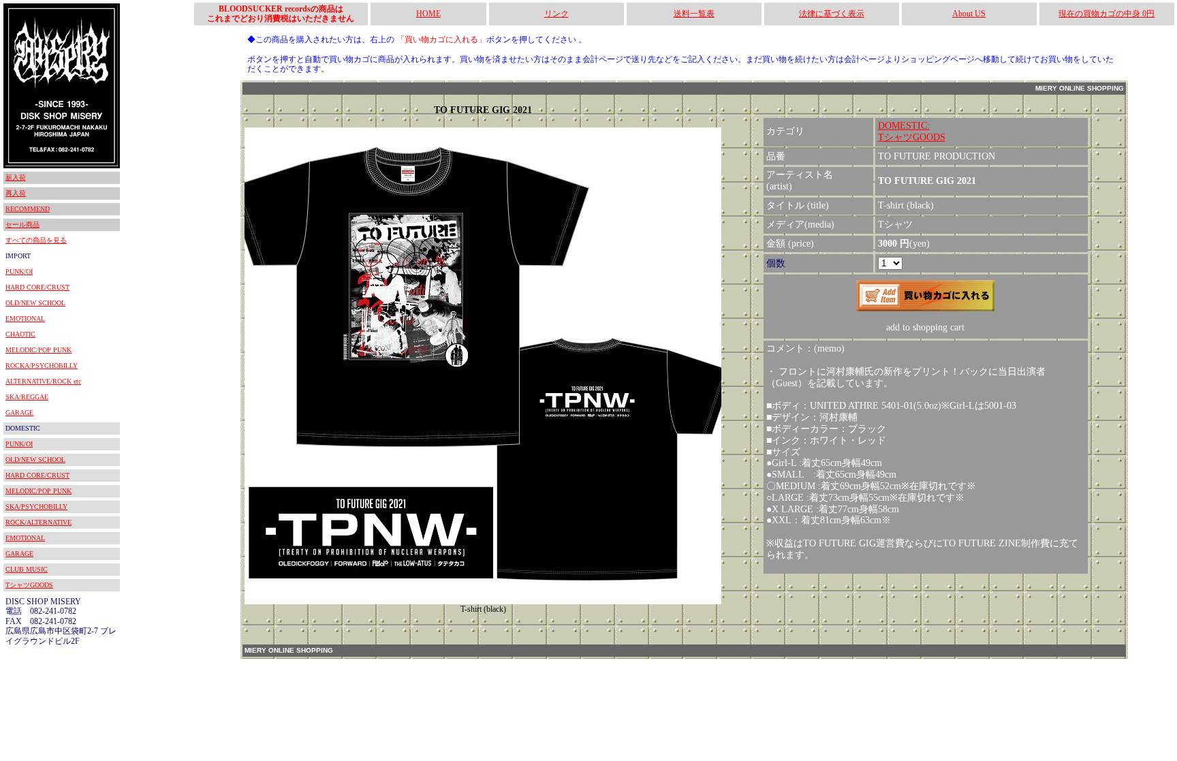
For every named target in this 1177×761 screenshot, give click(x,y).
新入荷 (15, 177)
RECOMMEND (27, 209)
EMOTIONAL (25, 318)
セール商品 (22, 224)
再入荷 (15, 193)
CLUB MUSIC (26, 569)
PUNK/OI (19, 271)
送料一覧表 (694, 13)
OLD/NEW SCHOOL (35, 303)
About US (969, 13)
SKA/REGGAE (26, 397)
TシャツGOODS (29, 585)
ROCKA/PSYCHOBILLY (41, 365)
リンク (556, 13)
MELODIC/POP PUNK (38, 350)
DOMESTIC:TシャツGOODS (911, 131)
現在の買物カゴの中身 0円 (1106, 13)
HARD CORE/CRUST (37, 287)
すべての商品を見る (36, 240)
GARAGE (19, 412)
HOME (428, 13)
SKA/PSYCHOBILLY (36, 506)
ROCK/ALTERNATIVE (38, 522)
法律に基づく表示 (831, 13)
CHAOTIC (20, 334)
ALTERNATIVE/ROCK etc (43, 381)
